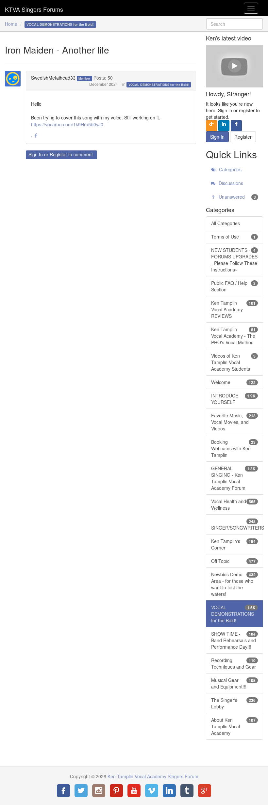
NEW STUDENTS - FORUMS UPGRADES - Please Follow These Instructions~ (234, 260)
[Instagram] (98, 790)
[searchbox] (234, 23)
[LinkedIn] (169, 790)
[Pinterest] (116, 790)
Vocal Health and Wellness (233, 504)
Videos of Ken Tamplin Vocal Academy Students (233, 362)
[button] (36, 136)
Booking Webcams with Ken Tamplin (233, 448)
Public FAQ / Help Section (233, 286)
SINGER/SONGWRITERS (237, 525)
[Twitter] (81, 790)
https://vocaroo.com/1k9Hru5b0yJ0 (67, 124)
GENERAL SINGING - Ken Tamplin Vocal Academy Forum (233, 478)
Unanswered (236, 197)
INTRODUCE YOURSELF (233, 398)
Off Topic (233, 561)
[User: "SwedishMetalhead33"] (15, 78)
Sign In (35, 154)
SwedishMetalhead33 (53, 77)
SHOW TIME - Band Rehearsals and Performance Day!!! (233, 640)
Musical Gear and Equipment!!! (233, 683)
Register (58, 154)
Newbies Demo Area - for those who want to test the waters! (233, 584)
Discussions (230, 183)
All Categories (225, 223)
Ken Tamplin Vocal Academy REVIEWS (233, 309)
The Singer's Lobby (233, 703)
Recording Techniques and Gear (233, 663)
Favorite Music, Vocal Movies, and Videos (233, 422)
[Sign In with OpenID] (211, 125)
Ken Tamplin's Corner (233, 544)
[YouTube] (134, 790)
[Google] (204, 790)
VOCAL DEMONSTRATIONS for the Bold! (158, 85)
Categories (230, 169)
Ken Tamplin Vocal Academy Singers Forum (34, 8)
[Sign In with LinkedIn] (223, 125)
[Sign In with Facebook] (236, 125)
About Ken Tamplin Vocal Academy (233, 726)
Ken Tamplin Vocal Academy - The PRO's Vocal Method (233, 336)
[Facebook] (63, 790)
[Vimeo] (151, 790)
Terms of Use (233, 236)
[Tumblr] (186, 790)
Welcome (233, 382)
